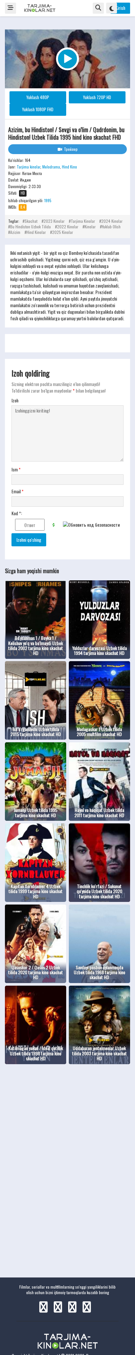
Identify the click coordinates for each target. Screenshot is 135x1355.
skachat (31, 221)
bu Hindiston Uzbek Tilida (30, 226)
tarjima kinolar (83, 221)
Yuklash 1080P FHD (37, 109)
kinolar (90, 226)
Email (17, 491)
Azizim (15, 232)
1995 (47, 200)
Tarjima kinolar (28, 166)
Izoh (14, 400)
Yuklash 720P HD (97, 97)
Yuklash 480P (37, 97)
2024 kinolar (112, 221)
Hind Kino (69, 166)
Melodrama (51, 166)
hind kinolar (36, 232)
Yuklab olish (111, 226)
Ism (16, 469)
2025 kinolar (62, 232)
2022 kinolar (67, 226)
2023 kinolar (54, 221)
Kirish (120, 7)
